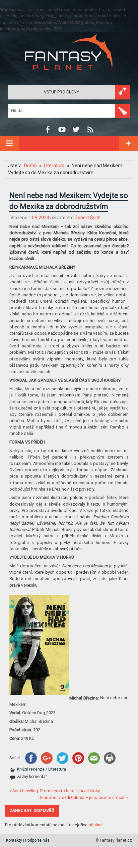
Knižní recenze (31, 769)
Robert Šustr (88, 217)
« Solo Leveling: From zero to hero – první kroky (54, 790)
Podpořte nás (37, 840)
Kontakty (14, 840)
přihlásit (96, 824)
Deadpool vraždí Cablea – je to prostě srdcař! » (84, 797)
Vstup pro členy (61, 91)
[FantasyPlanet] (69, 75)
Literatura (57, 769)
